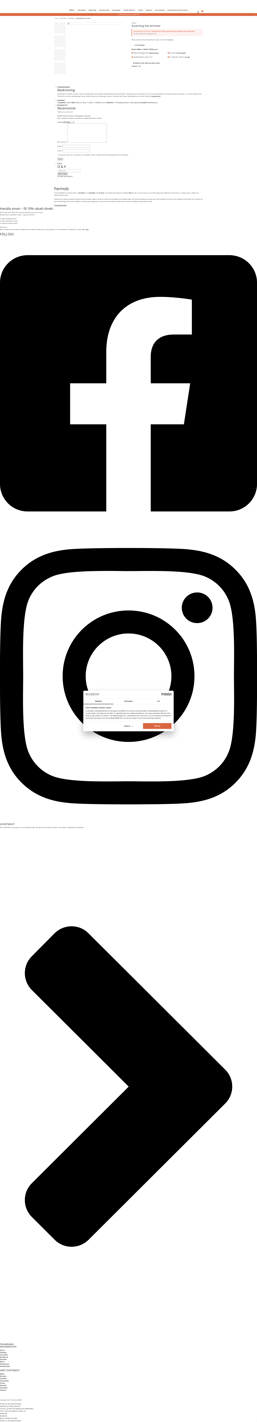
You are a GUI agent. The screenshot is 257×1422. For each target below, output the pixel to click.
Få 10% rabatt (181, 53)
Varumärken (160, 10)
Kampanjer (116, 10)
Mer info (154, 49)
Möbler (72, 10)
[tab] (130, 87)
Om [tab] (158, 701)
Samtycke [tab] (98, 701)
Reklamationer (4, 1364)
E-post (60, 150)
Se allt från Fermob (60, 205)
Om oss (2, 1350)
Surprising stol (155, 96)
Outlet (140, 10)
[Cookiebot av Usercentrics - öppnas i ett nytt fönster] (162, 694)
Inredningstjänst (5, 1366)
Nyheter (149, 10)
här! (87, 229)
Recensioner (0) (62, 105)
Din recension (62, 142)
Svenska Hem (104, 10)
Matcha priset (154, 53)
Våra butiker (4, 1354)
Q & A (59, 163)
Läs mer (187, 57)
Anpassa (127, 726)
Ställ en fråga (62, 173)
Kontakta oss (4, 1357)
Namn (59, 146)
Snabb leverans (129, 10)
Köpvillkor (3, 1359)
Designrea (3, 1390)
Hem (56, 18)
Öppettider (3, 1352)
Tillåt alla (157, 726)
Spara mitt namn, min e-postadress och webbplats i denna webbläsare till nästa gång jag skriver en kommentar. (93, 155)
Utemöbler (82, 10)
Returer (2, 1361)
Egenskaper (61, 100)
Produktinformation (63, 87)
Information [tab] (128, 701)
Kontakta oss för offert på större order (146, 63)
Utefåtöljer (71, 18)
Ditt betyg (60, 122)
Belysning (92, 10)
